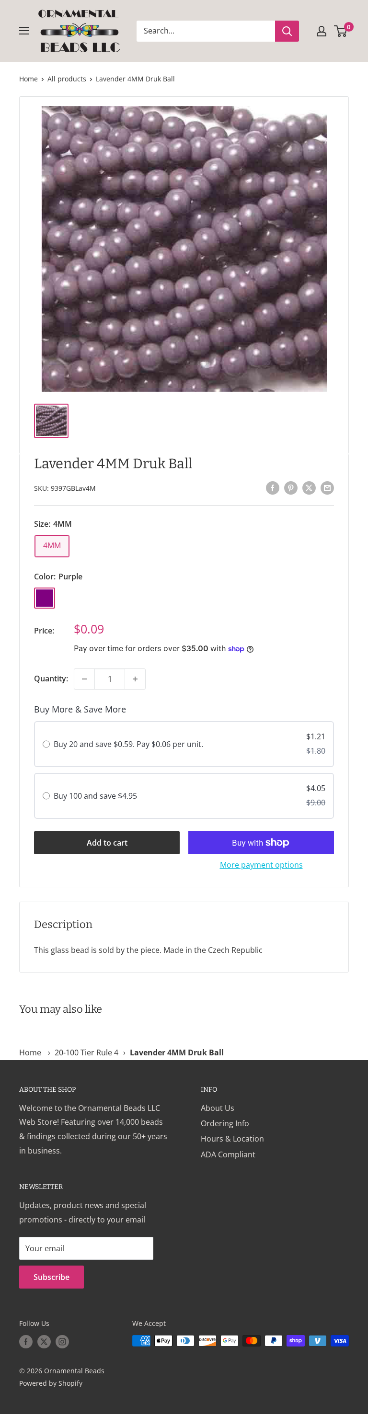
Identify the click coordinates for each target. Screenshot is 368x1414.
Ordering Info (225, 1123)
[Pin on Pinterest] (291, 487)
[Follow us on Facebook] (26, 1341)
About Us (217, 1108)
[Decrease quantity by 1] (84, 679)
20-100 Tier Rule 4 (86, 1052)
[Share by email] (327, 487)
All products (66, 78)
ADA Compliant (228, 1154)
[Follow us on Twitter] (44, 1341)
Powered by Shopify (50, 1383)
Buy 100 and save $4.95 (95, 796)
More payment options (261, 865)
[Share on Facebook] (272, 487)
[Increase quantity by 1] (135, 679)
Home (28, 78)
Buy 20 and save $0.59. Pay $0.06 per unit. (128, 744)
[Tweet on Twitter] (309, 487)
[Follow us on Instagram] (62, 1341)
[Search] (287, 31)
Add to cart (107, 842)
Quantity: (51, 678)
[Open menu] (24, 30)
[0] (341, 31)
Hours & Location (232, 1138)
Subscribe (51, 1277)
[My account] (321, 31)
